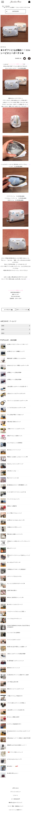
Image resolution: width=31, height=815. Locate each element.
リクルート (15, 795)
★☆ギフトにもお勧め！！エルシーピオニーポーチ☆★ (17, 7)
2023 (2, 333)
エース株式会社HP (15, 798)
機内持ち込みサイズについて (15, 802)
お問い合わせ (15, 788)
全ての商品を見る (7, 309)
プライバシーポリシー (15, 791)
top (3, 6)
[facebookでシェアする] (29, 58)
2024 (2, 329)
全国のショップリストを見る (22, 309)
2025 (2, 325)
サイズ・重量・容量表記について (15, 806)
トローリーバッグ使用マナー (15, 809)
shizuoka (7, 6)
